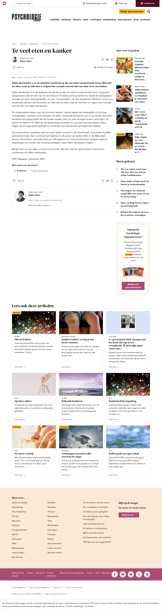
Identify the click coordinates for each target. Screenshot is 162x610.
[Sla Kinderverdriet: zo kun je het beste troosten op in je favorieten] (100, 313)
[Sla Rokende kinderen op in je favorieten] (100, 375)
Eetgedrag (33, 44)
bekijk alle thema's (40, 171)
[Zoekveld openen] (148, 11)
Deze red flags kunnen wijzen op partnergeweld (134, 204)
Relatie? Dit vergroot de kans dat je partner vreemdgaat (134, 213)
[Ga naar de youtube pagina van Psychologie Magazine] (131, 574)
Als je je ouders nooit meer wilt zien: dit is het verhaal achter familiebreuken (133, 172)
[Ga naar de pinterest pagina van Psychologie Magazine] (147, 574)
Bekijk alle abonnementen (133, 286)
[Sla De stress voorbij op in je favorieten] (52, 428)
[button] (147, 3)
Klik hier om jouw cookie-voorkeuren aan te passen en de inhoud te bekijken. (125, 603)
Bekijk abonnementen (132, 11)
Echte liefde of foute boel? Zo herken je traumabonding (135, 183)
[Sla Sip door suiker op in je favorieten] (52, 375)
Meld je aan (128, 515)
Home (14, 44)
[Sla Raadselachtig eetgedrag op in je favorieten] (147, 375)
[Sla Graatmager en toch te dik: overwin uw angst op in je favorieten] (100, 428)
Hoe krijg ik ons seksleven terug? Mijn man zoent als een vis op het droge (135, 193)
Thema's (23, 44)
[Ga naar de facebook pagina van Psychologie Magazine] (115, 574)
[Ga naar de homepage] (26, 17)
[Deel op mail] (107, 59)
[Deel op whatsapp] (112, 59)
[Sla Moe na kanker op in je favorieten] (52, 313)
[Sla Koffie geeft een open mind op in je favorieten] (147, 428)
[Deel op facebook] (103, 59)
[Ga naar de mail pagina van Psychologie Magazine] (123, 574)
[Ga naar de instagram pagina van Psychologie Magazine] (139, 574)
